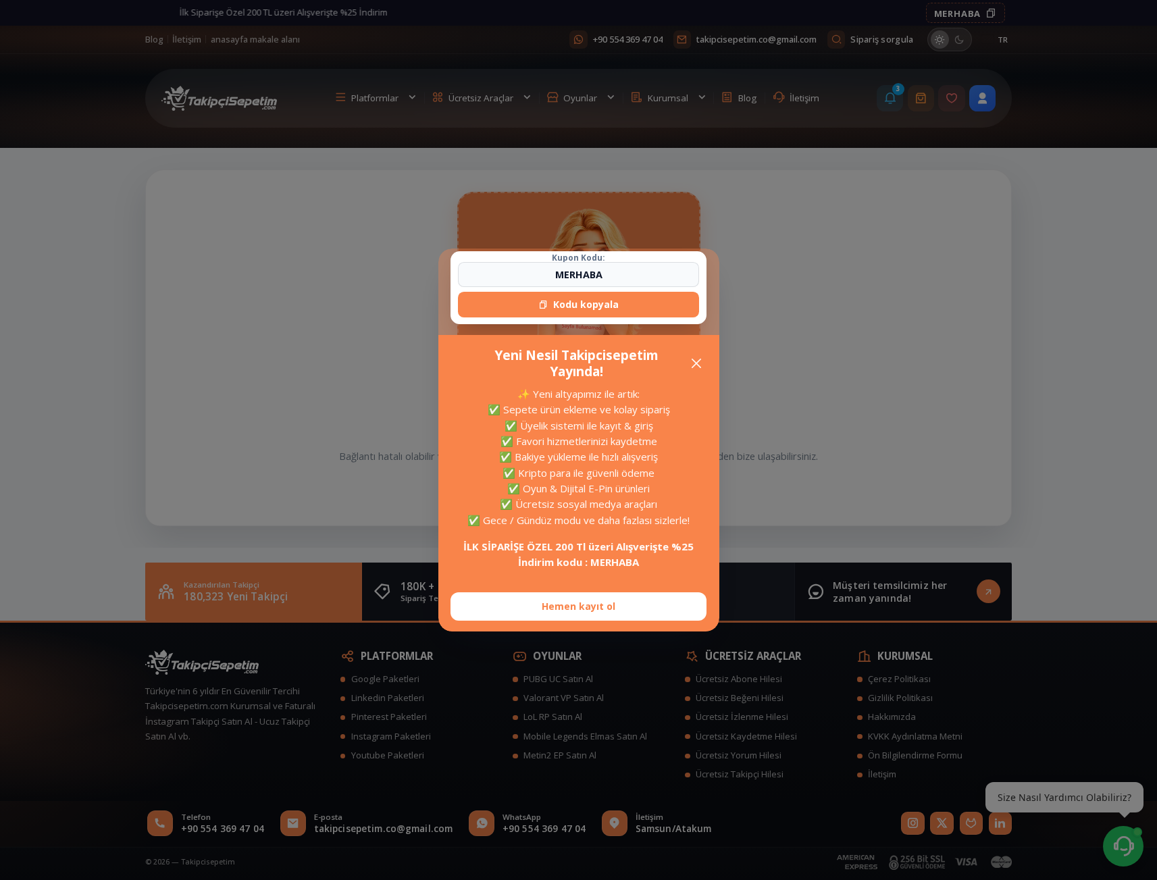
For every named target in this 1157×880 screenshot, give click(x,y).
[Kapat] (696, 363)
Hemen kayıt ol (578, 606)
